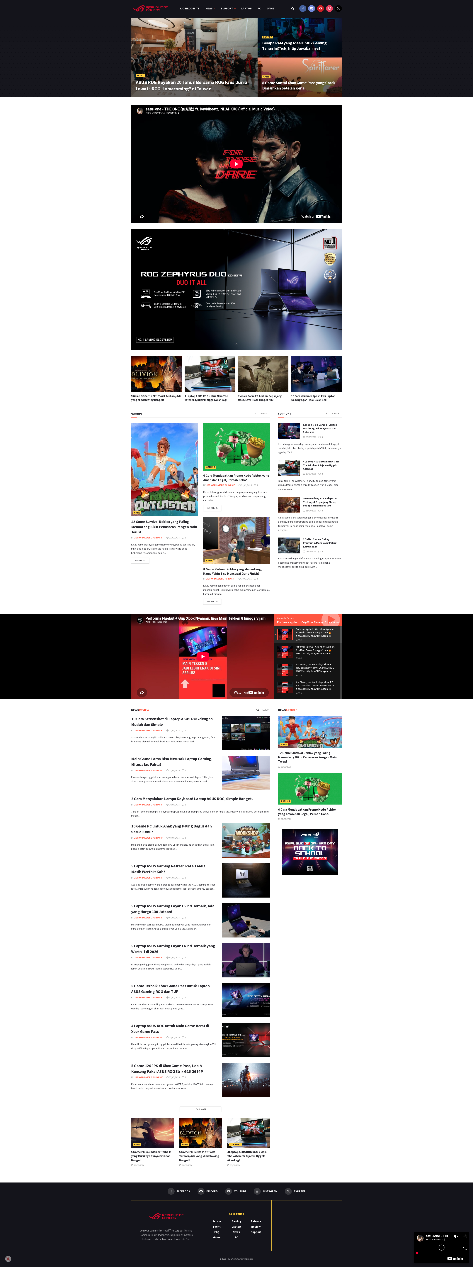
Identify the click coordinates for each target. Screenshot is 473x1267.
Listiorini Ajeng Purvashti (149, 537)
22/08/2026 (270, 56)
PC (259, 8)
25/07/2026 (159, 95)
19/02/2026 (246, 578)
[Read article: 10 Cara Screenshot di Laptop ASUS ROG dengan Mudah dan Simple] (263, 374)
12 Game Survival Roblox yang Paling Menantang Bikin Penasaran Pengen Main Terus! (164, 526)
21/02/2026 (246, 485)
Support (227, 8)
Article (216, 1221)
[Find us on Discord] (311, 8)
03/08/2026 (174, 957)
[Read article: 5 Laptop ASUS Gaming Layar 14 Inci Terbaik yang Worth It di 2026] (246, 960)
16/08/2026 (187, 1165)
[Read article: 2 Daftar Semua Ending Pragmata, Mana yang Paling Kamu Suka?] (289, 545)
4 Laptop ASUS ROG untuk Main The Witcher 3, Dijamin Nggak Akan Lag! (321, 465)
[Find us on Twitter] (338, 8)
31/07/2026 (174, 997)
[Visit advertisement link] (310, 852)
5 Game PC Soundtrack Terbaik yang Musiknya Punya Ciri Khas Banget (151, 1156)
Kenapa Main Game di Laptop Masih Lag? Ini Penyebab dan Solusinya (320, 428)
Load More (201, 1109)
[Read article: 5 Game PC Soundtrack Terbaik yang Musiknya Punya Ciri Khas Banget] (152, 1133)
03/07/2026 (310, 551)
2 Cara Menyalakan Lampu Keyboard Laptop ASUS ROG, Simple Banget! (192, 798)
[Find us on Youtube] (320, 8)
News (209, 8)
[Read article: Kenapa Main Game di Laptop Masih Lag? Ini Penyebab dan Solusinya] (316, 374)
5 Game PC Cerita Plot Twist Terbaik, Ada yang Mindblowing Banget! (199, 1156)
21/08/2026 (270, 95)
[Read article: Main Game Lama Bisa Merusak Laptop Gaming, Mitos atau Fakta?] (246, 773)
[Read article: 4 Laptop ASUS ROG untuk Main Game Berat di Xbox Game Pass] (246, 1040)
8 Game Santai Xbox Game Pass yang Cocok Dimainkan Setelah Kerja (299, 85)
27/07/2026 (174, 1077)
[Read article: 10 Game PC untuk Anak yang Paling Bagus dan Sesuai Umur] (246, 840)
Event (140, 75)
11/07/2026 (310, 510)
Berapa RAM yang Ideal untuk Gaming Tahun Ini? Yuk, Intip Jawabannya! (294, 45)
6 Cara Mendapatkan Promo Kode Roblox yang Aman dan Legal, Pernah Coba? (236, 477)
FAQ (216, 1232)
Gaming (264, 413)
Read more (142, 560)
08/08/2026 (174, 837)
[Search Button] (292, 8)
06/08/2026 (174, 877)
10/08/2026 (174, 804)
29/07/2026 (174, 1037)
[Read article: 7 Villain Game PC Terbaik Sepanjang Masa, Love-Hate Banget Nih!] (156, 374)
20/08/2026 (310, 437)
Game (270, 8)
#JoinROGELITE (189, 8)
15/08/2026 (310, 473)
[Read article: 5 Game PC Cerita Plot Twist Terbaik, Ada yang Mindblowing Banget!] (200, 1133)
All (256, 413)
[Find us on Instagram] (329, 8)
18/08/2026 (139, 1165)
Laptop (246, 8)
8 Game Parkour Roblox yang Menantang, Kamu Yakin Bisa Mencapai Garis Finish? (232, 571)
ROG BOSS (143, 95)
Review (265, 709)
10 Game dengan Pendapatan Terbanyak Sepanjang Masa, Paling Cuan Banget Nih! (320, 502)
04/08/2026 (174, 917)
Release (256, 1221)
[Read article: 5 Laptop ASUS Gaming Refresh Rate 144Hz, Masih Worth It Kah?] (246, 880)
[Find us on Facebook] (302, 8)
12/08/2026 (174, 730)
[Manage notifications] (8, 1259)
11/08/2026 (174, 770)
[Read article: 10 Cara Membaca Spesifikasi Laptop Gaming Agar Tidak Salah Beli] (210, 374)
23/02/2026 (174, 537)
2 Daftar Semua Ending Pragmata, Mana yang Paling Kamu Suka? (320, 543)
